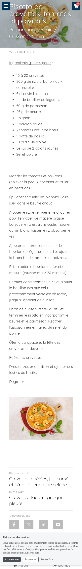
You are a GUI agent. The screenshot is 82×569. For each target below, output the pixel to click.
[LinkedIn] (43, 524)
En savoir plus (32, 552)
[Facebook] (14, 524)
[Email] (58, 524)
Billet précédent (18, 473)
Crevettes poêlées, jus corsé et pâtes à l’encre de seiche (38, 481)
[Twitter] (28, 524)
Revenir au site (21, 515)
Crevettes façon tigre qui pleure (35, 500)
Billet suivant (16, 492)
